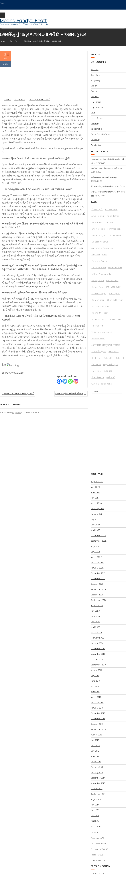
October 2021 (97, 584)
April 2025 (95, 492)
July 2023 (95, 519)
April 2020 (95, 627)
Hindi (93, 112)
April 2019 (95, 691)
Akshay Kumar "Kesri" (40, 99)
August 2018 (96, 734)
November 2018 (98, 718)
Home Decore (97, 118)
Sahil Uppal (114, 293)
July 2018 (95, 740)
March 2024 (96, 503)
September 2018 (98, 729)
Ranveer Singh (98, 293)
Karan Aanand (98, 267)
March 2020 (96, 632)
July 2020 (95, 611)
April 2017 (95, 821)
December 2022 (98, 535)
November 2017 (98, 783)
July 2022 (95, 551)
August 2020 (97, 605)
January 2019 (97, 708)
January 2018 (97, 772)
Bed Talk (94, 69)
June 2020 (95, 616)
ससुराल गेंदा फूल (110, 364)
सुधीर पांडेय (96, 371)
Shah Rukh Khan (115, 299)
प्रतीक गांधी (96, 358)
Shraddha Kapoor (100, 306)
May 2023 (95, 524)
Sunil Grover (115, 319)
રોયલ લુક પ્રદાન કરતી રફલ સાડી (19, 393)
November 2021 (98, 578)
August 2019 (96, 670)
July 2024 (95, 498)
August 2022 (97, 546)
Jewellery (95, 123)
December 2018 (98, 713)
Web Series (96, 145)
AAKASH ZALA (111, 209)
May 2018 (95, 751)
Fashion (94, 91)
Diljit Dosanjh (115, 235)
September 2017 (98, 794)
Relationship (96, 129)
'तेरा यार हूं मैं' (96, 209)
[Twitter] (64, 381)
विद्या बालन (96, 364)
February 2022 (97, 562)
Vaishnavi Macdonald (102, 332)
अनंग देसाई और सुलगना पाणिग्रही (105, 345)
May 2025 (95, 487)
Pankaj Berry (97, 280)
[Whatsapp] (70, 381)
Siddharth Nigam (99, 312)
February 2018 (97, 767)
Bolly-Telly (19, 99)
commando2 (113, 228)
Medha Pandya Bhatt (23, 20)
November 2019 (98, 654)
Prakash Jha (112, 280)
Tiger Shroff (97, 325)
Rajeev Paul (97, 287)
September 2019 (98, 664)
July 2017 (95, 804)
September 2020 (98, 600)
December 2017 (98, 778)
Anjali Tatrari (113, 215)
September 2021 (98, 589)
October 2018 (97, 724)
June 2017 (95, 810)
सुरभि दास (108, 371)
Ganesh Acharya (99, 241)
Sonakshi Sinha (98, 319)
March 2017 (96, 826)
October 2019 (97, 659)
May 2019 (95, 686)
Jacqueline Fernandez (102, 248)
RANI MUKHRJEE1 (113, 287)
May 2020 (95, 621)
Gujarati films (97, 107)
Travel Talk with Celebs (101, 134)
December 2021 (98, 573)
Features (94, 96)
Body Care (95, 75)
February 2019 (97, 702)
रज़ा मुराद (120, 358)
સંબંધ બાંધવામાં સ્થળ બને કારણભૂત (104, 177)
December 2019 (98, 648)
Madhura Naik (115, 267)
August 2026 (97, 481)
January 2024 (97, 514)
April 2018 (95, 756)
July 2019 (95, 675)
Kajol (104, 254)
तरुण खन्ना (113, 351)
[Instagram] (75, 381)
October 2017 (96, 788)
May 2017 (95, 815)
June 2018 (95, 745)
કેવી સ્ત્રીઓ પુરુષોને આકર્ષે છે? (102, 186)
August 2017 (96, 799)
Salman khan (97, 299)
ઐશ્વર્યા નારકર (97, 377)
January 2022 (97, 568)
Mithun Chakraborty (101, 274)
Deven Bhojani (98, 235)
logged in (16, 412)
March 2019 (96, 697)
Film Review (96, 102)
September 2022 (98, 541)
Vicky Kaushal (98, 338)
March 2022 (96, 557)
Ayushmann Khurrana (102, 222)
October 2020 (97, 594)
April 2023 (95, 530)
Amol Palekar (97, 215)
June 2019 (95, 681)
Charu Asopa (98, 228)
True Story (95, 139)
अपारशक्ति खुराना (98, 351)
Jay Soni (95, 254)
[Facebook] (59, 381)
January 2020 (97, 643)
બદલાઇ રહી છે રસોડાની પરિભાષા (69, 393)
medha (7, 99)
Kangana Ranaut (99, 261)
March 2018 (96, 761)
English (94, 85)
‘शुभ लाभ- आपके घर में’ (101, 383)
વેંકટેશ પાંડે (110, 377)
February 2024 (97, 508)
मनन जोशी (108, 358)
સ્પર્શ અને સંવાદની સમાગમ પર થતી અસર (106, 168)
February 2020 (97, 638)
